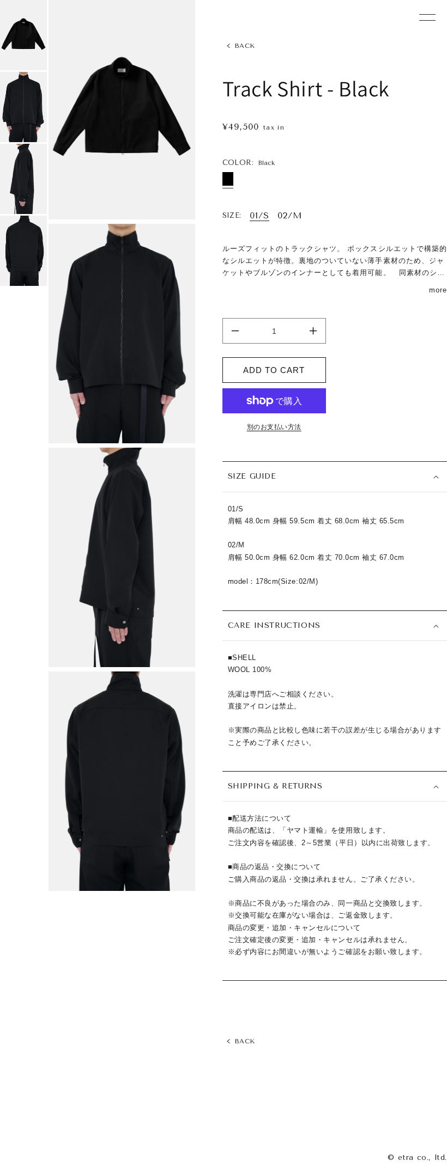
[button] (334, 477)
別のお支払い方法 (274, 427)
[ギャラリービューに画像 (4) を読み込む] (23, 251)
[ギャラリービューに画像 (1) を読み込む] (23, 35)
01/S (259, 215)
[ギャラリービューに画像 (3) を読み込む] (23, 179)
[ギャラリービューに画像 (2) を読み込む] (23, 107)
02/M (289, 215)
